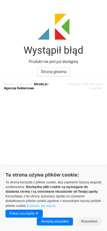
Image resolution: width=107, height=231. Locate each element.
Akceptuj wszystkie (55, 221)
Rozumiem (89, 221)
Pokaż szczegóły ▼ (24, 213)
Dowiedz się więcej (41, 206)
